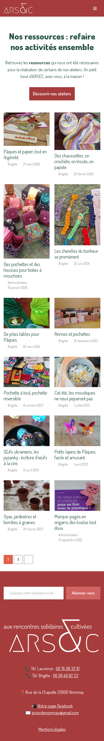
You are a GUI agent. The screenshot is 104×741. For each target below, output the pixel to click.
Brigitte (12, 164)
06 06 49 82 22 (65, 675)
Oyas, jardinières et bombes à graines (20, 519)
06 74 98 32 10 (68, 668)
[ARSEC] (18, 8)
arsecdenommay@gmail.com (55, 712)
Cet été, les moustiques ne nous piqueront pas (74, 395)
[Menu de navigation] (94, 8)
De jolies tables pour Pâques (21, 337)
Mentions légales (52, 729)
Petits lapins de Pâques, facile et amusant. (75, 454)
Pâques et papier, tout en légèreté (25, 154)
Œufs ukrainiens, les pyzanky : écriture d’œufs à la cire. (25, 457)
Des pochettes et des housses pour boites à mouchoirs (23, 270)
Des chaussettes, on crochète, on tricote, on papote (74, 161)
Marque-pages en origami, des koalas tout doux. (75, 522)
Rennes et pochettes (72, 334)
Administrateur (17, 283)
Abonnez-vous (83, 593)
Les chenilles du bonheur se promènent (76, 254)
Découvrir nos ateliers (52, 93)
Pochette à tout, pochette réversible (25, 395)
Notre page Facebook (55, 705)
